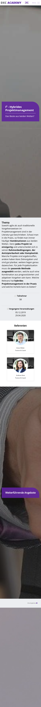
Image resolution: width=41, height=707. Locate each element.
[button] (36, 603)
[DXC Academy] (14, 3)
